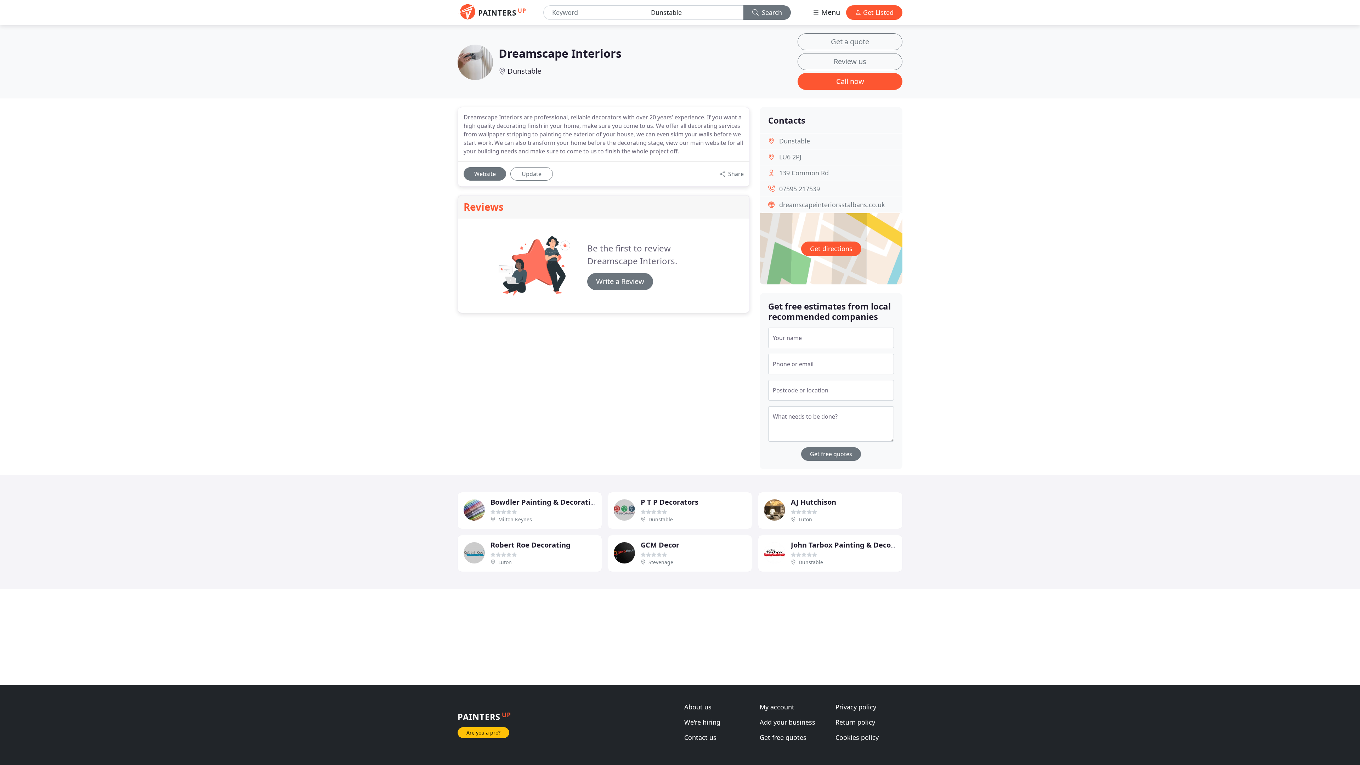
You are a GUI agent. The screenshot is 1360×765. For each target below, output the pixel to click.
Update (532, 174)
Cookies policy (857, 737)
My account (777, 707)
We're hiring (702, 722)
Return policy (855, 722)
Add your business (787, 722)
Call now (850, 81)
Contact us (700, 737)
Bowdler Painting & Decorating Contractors (567, 502)
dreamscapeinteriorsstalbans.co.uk (832, 204)
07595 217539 (799, 189)
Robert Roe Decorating (531, 545)
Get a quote (850, 41)
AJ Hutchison (813, 502)
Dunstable (524, 71)
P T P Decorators (669, 502)
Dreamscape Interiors (560, 53)
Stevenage (660, 562)
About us (698, 707)
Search (771, 12)
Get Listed (877, 12)
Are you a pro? (483, 732)
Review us (850, 61)
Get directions (831, 248)
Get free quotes (831, 454)
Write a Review (620, 281)
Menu (830, 12)
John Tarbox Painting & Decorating (852, 545)
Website (485, 174)
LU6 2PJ (790, 157)
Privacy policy (855, 707)
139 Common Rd (804, 173)
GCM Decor (660, 545)
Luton (805, 519)
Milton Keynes (515, 519)
